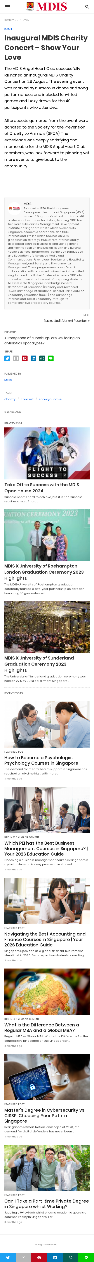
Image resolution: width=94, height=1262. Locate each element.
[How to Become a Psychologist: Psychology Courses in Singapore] (47, 724)
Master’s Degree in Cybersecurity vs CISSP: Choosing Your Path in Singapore (44, 1115)
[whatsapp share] (42, 358)
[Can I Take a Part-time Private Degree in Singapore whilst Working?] (47, 1168)
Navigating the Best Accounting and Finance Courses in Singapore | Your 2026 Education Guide (45, 939)
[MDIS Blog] (46, 6)
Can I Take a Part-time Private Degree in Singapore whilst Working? (46, 1204)
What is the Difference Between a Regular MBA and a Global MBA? (41, 1027)
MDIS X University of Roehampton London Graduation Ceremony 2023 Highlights (44, 572)
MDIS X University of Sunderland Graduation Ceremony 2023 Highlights (39, 664)
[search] (87, 6)
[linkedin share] (33, 358)
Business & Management (22, 837)
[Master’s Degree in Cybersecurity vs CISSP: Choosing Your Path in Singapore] (47, 1077)
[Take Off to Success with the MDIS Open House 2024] (47, 453)
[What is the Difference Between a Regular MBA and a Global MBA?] (47, 992)
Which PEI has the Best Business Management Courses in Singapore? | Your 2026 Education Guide (46, 848)
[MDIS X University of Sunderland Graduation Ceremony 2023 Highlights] (47, 627)
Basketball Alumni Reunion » (67, 320)
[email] (23, 1257)
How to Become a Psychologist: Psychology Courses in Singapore (41, 760)
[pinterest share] (25, 358)
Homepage (11, 20)
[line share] (51, 358)
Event (27, 20)
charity (10, 399)
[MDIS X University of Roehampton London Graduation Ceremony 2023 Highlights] (47, 535)
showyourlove (50, 399)
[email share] (16, 358)
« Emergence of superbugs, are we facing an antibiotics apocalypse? (42, 340)
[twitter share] (7, 358)
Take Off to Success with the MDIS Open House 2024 (41, 488)
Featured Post (14, 751)
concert (27, 399)
